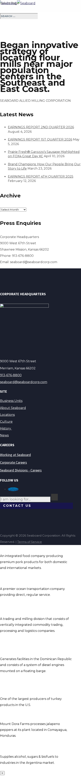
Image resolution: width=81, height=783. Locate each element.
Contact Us (17, 506)
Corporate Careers (13, 462)
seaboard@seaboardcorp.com (23, 382)
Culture (6, 421)
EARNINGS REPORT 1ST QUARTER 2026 (40, 139)
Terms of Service (29, 542)
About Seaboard (13, 408)
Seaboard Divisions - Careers (21, 470)
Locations (7, 415)
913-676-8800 (11, 375)
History (6, 428)
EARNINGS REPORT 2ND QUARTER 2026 (41, 127)
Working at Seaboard (15, 454)
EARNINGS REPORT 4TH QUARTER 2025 (40, 176)
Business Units (11, 401)
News (4, 435)
